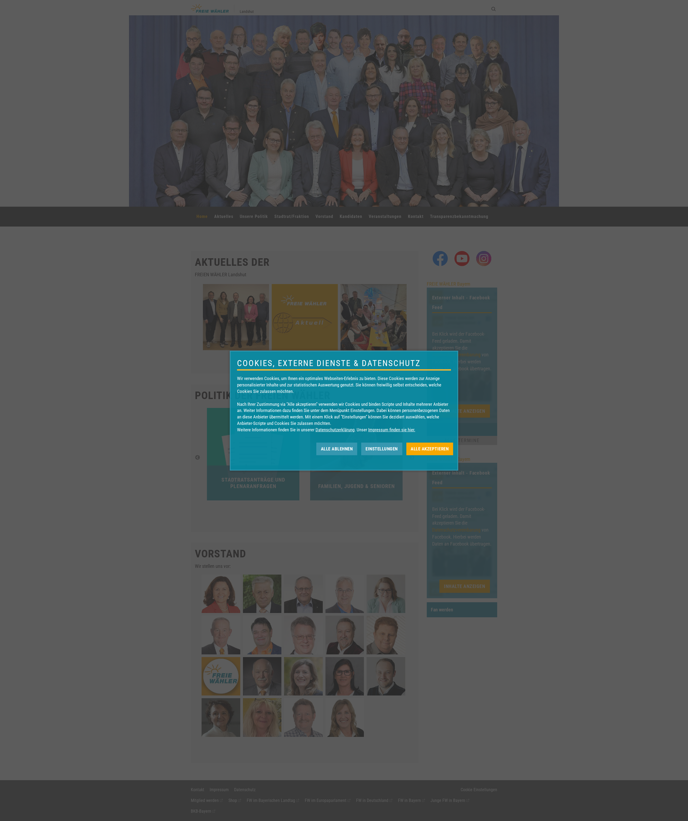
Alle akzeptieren (430, 448)
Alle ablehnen (337, 448)
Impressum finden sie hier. (391, 429)
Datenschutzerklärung (335, 429)
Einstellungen (382, 448)
